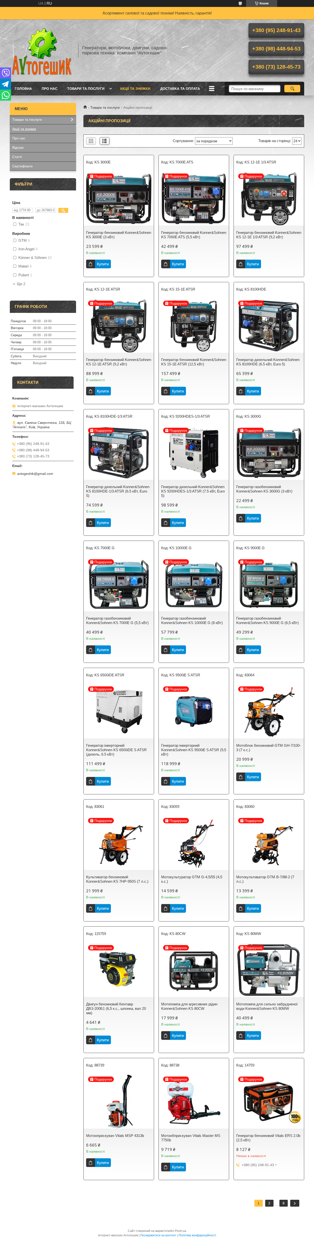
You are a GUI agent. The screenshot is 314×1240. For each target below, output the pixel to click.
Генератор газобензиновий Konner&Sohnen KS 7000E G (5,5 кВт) (117, 620)
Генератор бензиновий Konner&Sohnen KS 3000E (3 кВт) (118, 234)
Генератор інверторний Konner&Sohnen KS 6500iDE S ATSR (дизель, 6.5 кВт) (116, 749)
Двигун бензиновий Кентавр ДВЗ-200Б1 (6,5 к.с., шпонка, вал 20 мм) (116, 1008)
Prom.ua (180, 1231)
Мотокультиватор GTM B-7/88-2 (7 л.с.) (265, 879)
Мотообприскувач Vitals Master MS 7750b (190, 1137)
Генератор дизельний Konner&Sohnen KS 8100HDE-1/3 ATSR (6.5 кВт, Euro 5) (117, 491)
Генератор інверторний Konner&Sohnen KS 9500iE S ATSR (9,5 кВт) (193, 749)
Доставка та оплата (180, 89)
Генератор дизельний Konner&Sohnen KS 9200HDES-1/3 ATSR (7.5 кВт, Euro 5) (193, 491)
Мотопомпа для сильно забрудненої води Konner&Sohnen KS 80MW (267, 1006)
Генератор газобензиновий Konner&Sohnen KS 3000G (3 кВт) (264, 489)
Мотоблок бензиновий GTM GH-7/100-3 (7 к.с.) (268, 747)
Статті (17, 157)
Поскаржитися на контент (158, 1235)
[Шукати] (292, 88)
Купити (103, 264)
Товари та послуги (86, 89)
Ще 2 (21, 284)
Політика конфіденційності (197, 1235)
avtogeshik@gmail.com (35, 474)
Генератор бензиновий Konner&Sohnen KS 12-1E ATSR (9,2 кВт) (118, 362)
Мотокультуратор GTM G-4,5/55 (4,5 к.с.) (191, 879)
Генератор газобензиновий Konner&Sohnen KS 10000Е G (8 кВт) (192, 620)
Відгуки (18, 147)
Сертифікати (22, 166)
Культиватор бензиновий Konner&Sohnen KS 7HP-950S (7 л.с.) (117, 879)
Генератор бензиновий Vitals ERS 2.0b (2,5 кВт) (268, 1137)
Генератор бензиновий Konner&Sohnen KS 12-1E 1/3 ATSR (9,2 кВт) (268, 234)
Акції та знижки (135, 89)
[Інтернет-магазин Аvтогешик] (42, 50)
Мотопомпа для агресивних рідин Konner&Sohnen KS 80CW (189, 1006)
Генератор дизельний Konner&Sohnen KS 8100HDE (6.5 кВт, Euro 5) (268, 362)
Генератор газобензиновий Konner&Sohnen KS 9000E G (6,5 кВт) (267, 620)
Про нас (49, 89)
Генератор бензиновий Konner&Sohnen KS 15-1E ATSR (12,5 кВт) (193, 362)
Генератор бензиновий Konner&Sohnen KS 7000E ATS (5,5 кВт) (193, 234)
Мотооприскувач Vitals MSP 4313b (115, 1135)
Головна (23, 89)
